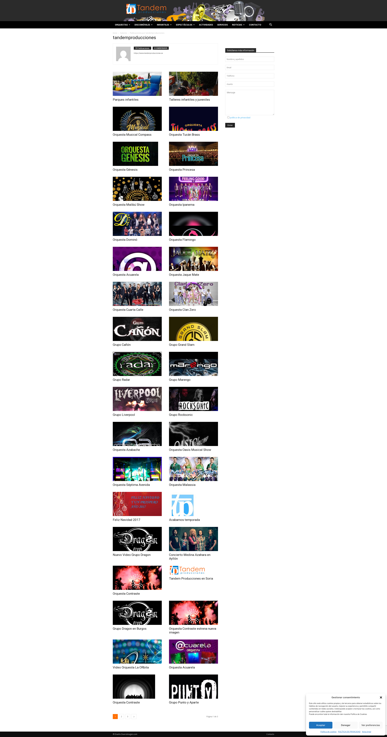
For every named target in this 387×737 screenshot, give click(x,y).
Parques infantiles (125, 99)
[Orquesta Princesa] (193, 154)
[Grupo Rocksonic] (193, 399)
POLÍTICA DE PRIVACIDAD (349, 732)
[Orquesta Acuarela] (137, 259)
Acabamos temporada (184, 520)
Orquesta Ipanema (181, 204)
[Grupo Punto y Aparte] (193, 687)
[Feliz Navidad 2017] (137, 504)
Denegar (345, 725)
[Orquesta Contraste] (137, 578)
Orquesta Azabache (126, 450)
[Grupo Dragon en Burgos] (137, 613)
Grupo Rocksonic (181, 415)
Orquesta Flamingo (182, 239)
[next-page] (134, 716)
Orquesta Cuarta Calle (128, 310)
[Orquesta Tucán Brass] (193, 119)
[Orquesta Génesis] (137, 154)
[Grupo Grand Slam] (193, 329)
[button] (380, 697)
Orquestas (121, 24)
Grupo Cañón (122, 345)
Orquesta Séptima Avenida (131, 485)
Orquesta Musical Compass (132, 134)
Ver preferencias (370, 725)
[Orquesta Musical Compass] (137, 119)
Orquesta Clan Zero (182, 310)
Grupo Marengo (179, 380)
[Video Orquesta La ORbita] (137, 651)
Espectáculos (184, 24)
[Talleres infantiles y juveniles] (193, 84)
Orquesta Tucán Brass (184, 134)
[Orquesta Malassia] (193, 469)
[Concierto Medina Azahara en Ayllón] (193, 539)
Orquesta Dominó (125, 239)
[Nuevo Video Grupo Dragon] (137, 539)
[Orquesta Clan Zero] (193, 294)
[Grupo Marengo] (193, 364)
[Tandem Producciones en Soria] (193, 570)
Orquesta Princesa (182, 169)
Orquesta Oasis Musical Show (190, 450)
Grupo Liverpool (124, 415)
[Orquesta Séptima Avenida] (137, 469)
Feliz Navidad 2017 (126, 520)
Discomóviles (142, 24)
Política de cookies (328, 732)
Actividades (206, 24)
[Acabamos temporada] (193, 504)
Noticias (237, 24)
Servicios (222, 24)
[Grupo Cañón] (137, 329)
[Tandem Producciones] (193, 10)
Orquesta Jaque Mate (184, 275)
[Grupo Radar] (137, 364)
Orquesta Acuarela (126, 275)
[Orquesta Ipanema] (193, 189)
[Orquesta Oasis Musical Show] (193, 434)
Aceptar (320, 725)
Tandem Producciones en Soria (191, 578)
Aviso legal (366, 732)
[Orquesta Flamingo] (193, 224)
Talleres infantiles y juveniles (189, 99)
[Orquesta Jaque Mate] (193, 259)
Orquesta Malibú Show (129, 204)
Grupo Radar (121, 380)
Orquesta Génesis (125, 169)
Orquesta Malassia (182, 485)
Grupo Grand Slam (181, 345)
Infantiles (163, 24)
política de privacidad (240, 117)
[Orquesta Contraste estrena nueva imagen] (193, 613)
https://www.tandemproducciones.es (148, 53)
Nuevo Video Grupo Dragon (132, 555)
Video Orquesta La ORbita (131, 667)
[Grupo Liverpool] (137, 399)
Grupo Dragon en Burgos (129, 628)
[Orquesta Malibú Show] (137, 189)
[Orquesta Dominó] (137, 224)
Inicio (115, 33)
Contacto (255, 24)
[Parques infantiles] (137, 84)
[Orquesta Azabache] (137, 434)
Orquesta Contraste (126, 593)
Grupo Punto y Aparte (184, 702)
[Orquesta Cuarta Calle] (137, 294)
